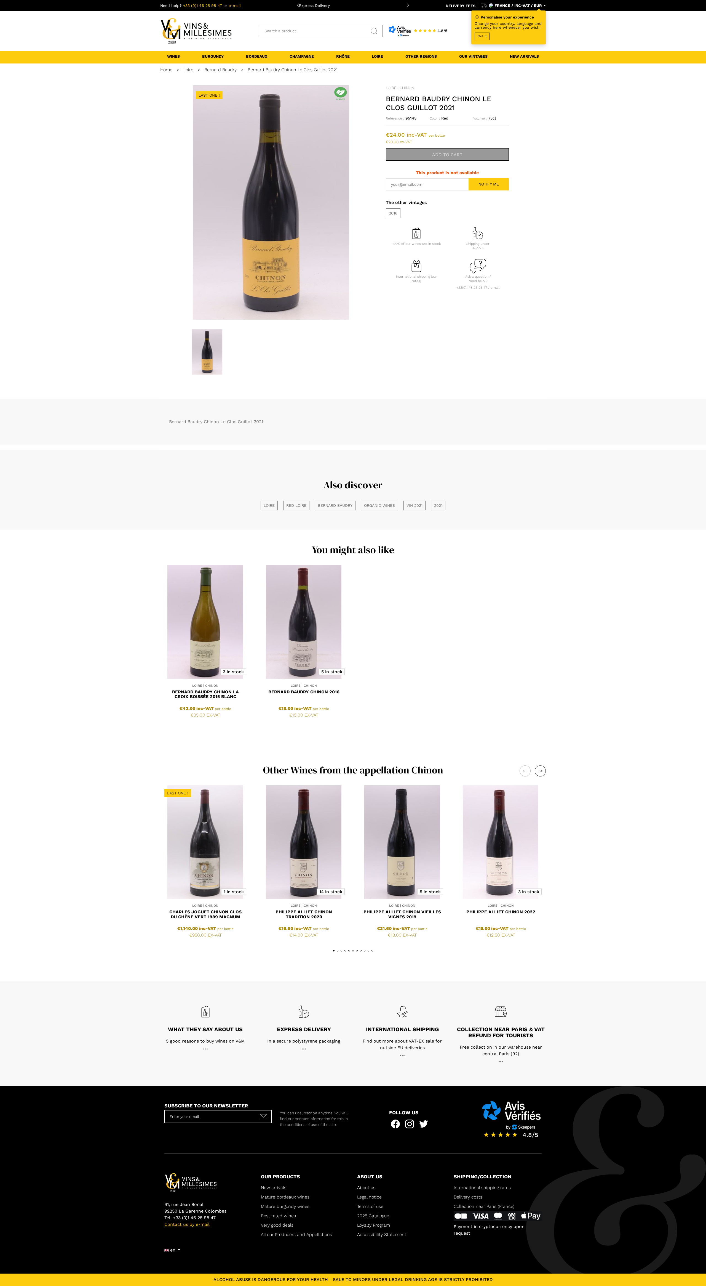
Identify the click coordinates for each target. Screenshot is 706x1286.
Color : (435, 118)
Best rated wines (278, 1215)
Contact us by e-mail (187, 1224)
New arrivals (273, 1187)
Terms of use (370, 1206)
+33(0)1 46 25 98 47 (471, 288)
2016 (393, 213)
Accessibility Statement (381, 1234)
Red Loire (296, 505)
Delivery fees (460, 6)
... (205, 1047)
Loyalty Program (373, 1225)
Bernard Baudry (335, 505)
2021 (438, 505)
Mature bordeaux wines (285, 1197)
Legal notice (369, 1197)
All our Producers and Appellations (296, 1234)
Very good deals (277, 1225)
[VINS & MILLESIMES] (196, 30)
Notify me (488, 184)
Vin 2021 (414, 505)
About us (366, 1187)
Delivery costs (468, 1197)
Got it (482, 36)
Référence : (395, 118)
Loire (269, 505)
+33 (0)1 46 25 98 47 (202, 5)
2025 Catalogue (374, 1215)
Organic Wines (379, 505)
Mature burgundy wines (285, 1206)
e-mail (235, 5)
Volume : (480, 118)
